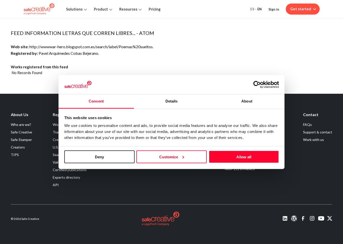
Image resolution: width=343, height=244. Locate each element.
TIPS (15, 155)
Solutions (74, 9)
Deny (99, 157)
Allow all (243, 157)
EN (259, 9)
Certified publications (70, 170)
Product (101, 9)
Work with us (313, 139)
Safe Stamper (21, 139)
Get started (300, 9)
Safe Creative (21, 132)
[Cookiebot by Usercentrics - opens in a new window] (257, 84)
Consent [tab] (96, 101)
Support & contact (317, 132)
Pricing (154, 9)
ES (252, 9)
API (56, 185)
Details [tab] (171, 101)
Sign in (273, 9)
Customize (168, 157)
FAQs (307, 124)
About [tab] (246, 101)
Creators (18, 147)
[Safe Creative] (39, 9)
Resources (128, 9)
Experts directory (66, 177)
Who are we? (21, 124)
